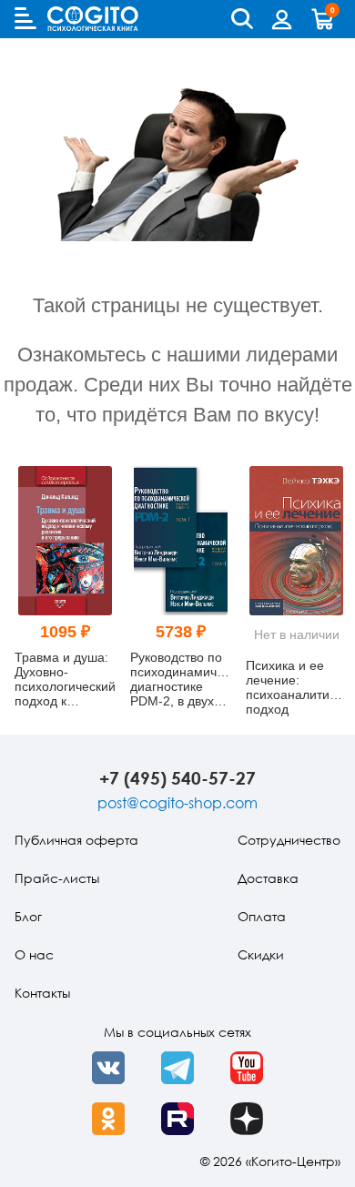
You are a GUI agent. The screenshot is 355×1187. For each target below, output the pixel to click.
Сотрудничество (289, 839)
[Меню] (25, 18)
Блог (28, 916)
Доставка (268, 878)
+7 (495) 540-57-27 (177, 777)
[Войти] (282, 19)
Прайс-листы (57, 878)
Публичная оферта (76, 839)
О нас (34, 954)
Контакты (42, 992)
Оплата (262, 916)
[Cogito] (92, 18)
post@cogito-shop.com (177, 803)
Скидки (261, 954)
